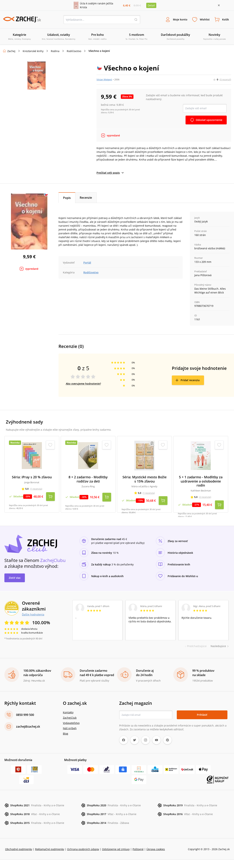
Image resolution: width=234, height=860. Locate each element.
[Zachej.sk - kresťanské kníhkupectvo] (22, 19)
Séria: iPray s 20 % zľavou (32, 477)
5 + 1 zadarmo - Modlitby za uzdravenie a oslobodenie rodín (200, 481)
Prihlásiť (202, 714)
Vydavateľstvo (71, 723)
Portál (87, 262)
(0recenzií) (225, 79)
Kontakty (68, 712)
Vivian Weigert (104, 79)
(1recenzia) (36, 488)
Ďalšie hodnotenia (33, 614)
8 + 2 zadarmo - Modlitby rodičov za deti (88, 479)
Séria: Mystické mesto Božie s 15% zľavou (144, 479)
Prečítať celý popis (108, 172)
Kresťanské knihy (33, 51)
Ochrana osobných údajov (83, 849)
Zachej (11, 51)
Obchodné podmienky (18, 849)
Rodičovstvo (74, 51)
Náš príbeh (70, 728)
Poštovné (138, 849)
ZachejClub (70, 717)
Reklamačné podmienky (49, 849)
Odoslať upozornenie (209, 120)
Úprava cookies (155, 849)
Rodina (55, 51)
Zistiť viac (15, 577)
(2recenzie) (205, 497)
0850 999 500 (25, 715)
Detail (151, 5)
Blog (65, 733)
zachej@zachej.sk (28, 726)
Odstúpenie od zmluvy (116, 849)
